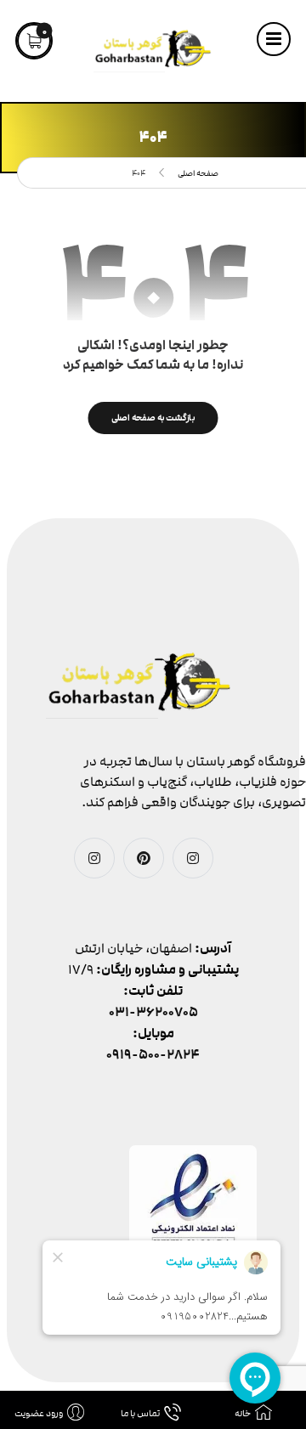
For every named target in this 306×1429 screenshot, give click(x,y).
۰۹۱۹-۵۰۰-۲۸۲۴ (153, 1055)
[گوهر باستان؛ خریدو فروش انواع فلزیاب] (153, 50)
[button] (274, 39)
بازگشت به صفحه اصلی (153, 417)
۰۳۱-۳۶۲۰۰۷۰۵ (153, 1012)
